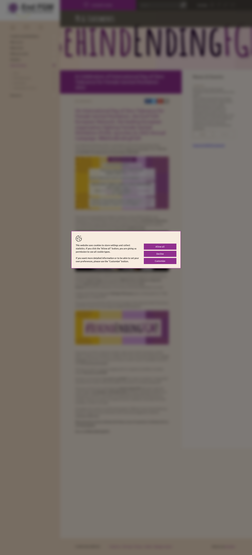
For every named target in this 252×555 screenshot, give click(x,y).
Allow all (160, 246)
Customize (160, 260)
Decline (160, 253)
